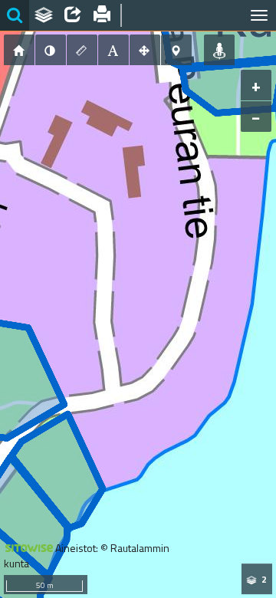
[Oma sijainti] (219, 49)
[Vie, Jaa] (72, 15)
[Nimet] (113, 49)
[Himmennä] (50, 49)
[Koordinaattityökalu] (176, 49)
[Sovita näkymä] (145, 49)
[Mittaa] (82, 49)
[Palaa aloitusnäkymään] (19, 49)
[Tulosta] (102, 15)
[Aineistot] (43, 15)
